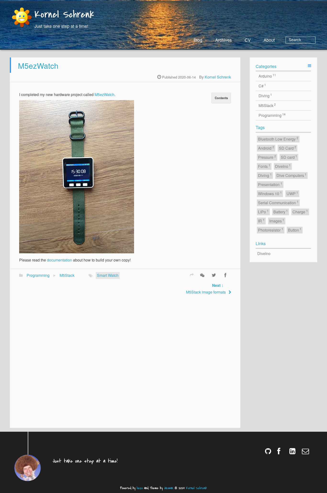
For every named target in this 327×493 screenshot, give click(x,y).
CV (248, 40)
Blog (198, 40)
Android (266, 148)
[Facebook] (225, 274)
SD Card (287, 148)
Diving (265, 95)
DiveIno (283, 166)
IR (261, 221)
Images (276, 221)
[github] (269, 451)
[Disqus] (125, 362)
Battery (280, 212)
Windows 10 (270, 193)
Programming (38, 275)
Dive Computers (291, 175)
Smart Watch (107, 275)
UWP (292, 193)
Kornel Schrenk (64, 15)
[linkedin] (294, 451)
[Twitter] (214, 274)
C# (262, 86)
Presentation (270, 184)
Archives (223, 40)
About (269, 40)
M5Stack (67, 275)
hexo (140, 488)
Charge (300, 212)
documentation (59, 260)
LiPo (263, 212)
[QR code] (202, 274)
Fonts (264, 166)
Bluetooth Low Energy (278, 139)
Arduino (267, 76)
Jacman (168, 488)
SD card (289, 157)
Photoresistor (270, 230)
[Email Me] (306, 451)
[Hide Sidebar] (309, 65)
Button (295, 230)
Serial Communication (278, 202)
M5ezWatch (38, 65)
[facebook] (281, 451)
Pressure (267, 157)
